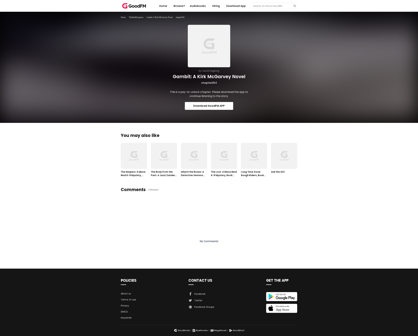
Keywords (126, 317)
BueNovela (202, 330)
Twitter (198, 300)
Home (163, 6)
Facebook (199, 294)
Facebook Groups (204, 307)
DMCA (124, 311)
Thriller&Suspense (136, 17)
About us (126, 293)
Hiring (216, 6)
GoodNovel (184, 330)
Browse (178, 6)
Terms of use (128, 299)
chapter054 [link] (180, 17)
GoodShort (238, 330)
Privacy (125, 305)
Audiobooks (198, 6)
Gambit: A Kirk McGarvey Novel (160, 17)
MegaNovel (220, 330)
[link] (123, 17)
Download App (236, 6)
